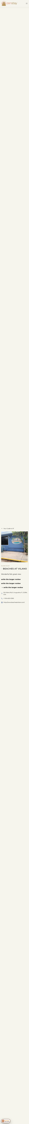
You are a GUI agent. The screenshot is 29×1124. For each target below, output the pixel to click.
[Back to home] (9, 3)
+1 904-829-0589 (8, 598)
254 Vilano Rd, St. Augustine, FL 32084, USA (15, 593)
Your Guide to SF (8, 528)
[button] (26, 3)
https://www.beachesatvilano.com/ (14, 602)
